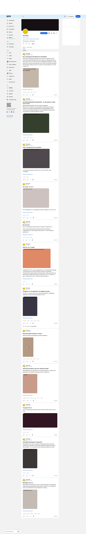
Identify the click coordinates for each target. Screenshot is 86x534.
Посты (24, 47)
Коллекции (28, 54)
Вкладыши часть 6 (28, 482)
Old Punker (28, 53)
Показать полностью (27, 89)
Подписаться (44, 33)
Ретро (27, 222)
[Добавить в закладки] (27, 180)
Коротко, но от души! (29, 247)
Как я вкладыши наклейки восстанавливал (35, 56)
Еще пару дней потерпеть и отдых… (33, 333)
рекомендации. (10, 116)
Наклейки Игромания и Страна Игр (32, 442)
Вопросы (27, 145)
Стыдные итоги (27, 407)
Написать (71, 16)
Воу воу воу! (26, 225)
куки (13, 531)
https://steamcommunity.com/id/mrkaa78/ (31, 39)
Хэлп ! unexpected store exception (32, 147)
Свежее (24, 50)
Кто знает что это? (28, 187)
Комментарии (29, 47)
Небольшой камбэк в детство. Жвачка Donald (35, 368)
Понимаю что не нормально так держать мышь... (36, 291)
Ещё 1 (33, 43)
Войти (78, 16)
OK (18, 531)
